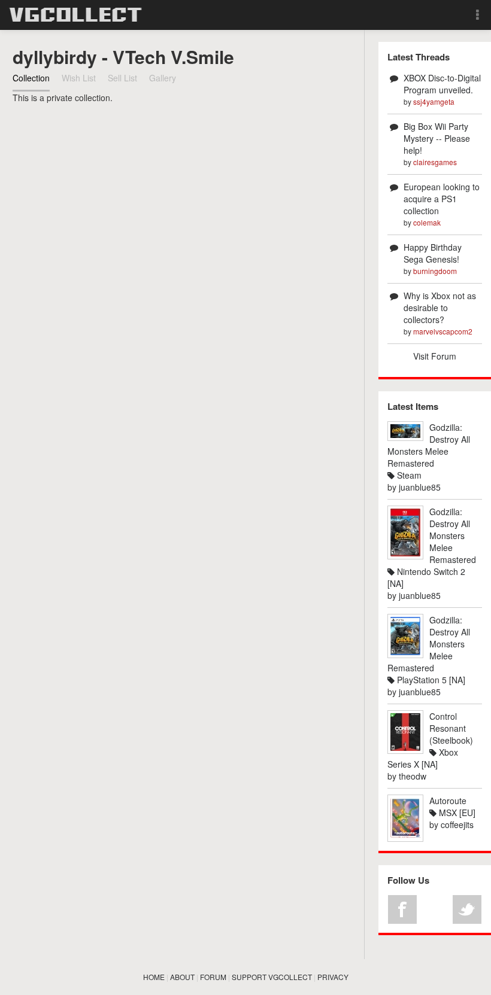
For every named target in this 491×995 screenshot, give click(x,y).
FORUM (213, 977)
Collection (31, 78)
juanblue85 (420, 487)
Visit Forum (434, 356)
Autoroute (447, 801)
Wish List (79, 78)
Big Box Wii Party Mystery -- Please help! (437, 138)
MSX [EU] (456, 812)
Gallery (162, 78)
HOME (154, 977)
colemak (427, 222)
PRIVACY (332, 977)
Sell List (122, 78)
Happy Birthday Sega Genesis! (433, 253)
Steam (408, 475)
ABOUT (182, 977)
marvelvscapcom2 (442, 331)
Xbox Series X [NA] (422, 758)
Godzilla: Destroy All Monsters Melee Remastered (428, 445)
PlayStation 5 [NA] (430, 680)
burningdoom (435, 271)
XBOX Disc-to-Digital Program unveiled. (442, 84)
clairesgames (435, 162)
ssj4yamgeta (433, 101)
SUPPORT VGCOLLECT (272, 977)
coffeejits (457, 824)
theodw (412, 776)
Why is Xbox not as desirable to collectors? (440, 307)
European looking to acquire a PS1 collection (442, 199)
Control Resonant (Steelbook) (451, 728)
